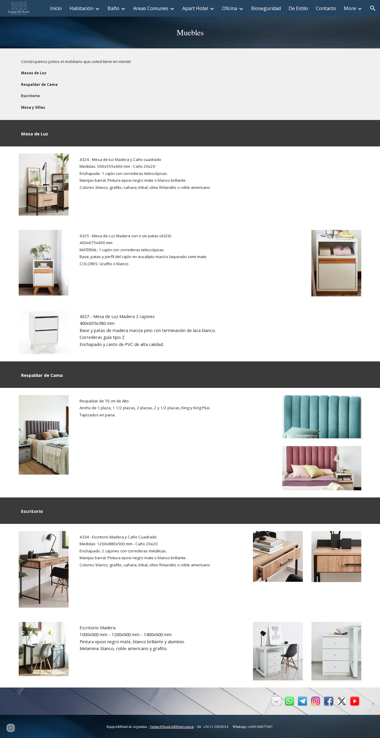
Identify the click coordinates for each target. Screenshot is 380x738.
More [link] (350, 8)
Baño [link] (113, 8)
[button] (373, 8)
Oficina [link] (229, 8)
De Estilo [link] (298, 8)
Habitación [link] (81, 8)
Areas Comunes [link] (150, 8)
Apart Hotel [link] (195, 8)
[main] (190, 32)
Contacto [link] (326, 8)
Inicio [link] (56, 8)
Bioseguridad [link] (266, 8)
